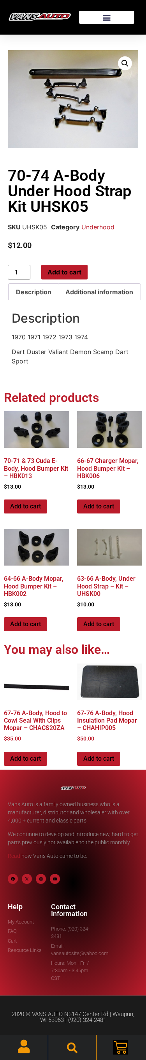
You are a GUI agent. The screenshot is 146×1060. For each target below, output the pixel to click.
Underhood (97, 227)
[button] (107, 17)
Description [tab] (33, 292)
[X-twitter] (27, 879)
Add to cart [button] (25, 506)
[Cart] (120, 1047)
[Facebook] (13, 879)
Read (14, 856)
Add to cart (64, 272)
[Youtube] (55, 879)
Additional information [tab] (99, 292)
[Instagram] (41, 879)
